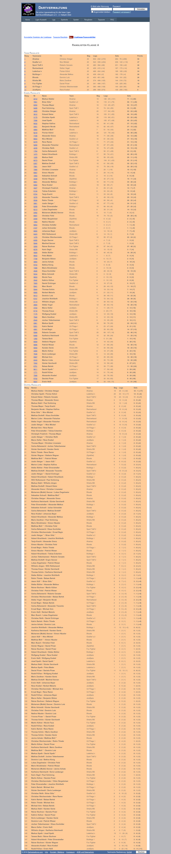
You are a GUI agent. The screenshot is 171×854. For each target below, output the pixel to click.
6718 (35, 311)
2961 (35, 323)
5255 (35, 206)
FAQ (112, 19)
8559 (35, 341)
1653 (35, 175)
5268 (35, 145)
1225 (35, 157)
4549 (35, 271)
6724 (35, 194)
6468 (35, 335)
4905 (35, 111)
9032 (35, 123)
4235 (35, 148)
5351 (35, 326)
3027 (35, 188)
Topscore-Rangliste (60, 37)
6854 (35, 225)
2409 (35, 218)
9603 (35, 277)
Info (46, 852)
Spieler (76, 19)
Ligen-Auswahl (40, 19)
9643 (35, 255)
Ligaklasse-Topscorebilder (85, 37)
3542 (35, 280)
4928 (35, 252)
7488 (35, 268)
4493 (35, 351)
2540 (35, 320)
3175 (35, 117)
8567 (35, 172)
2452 (35, 212)
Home (27, 19)
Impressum (70, 852)
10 (25, 86)
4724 (35, 307)
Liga (53, 19)
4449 (35, 178)
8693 (35, 231)
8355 (35, 240)
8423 (35, 234)
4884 (35, 261)
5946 (35, 243)
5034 (35, 274)
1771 (35, 372)
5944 (35, 289)
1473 (35, 154)
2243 (35, 360)
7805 (35, 283)
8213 (35, 209)
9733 (35, 264)
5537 (35, 381)
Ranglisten (88, 19)
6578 (35, 249)
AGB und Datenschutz (85, 852)
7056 (35, 120)
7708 (35, 258)
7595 (35, 375)
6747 (35, 298)
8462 (35, 185)
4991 (35, 329)
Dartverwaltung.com (35, 852)
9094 (35, 347)
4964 (35, 129)
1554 (35, 221)
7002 (35, 363)
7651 (35, 102)
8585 (35, 292)
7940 (35, 317)
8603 (35, 138)
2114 (35, 301)
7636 (35, 354)
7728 (35, 135)
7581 (35, 166)
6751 (35, 366)
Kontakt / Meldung (57, 852)
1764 (35, 151)
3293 (35, 246)
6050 (35, 105)
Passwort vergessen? (122, 12)
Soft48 (129, 852)
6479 (35, 142)
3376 (35, 197)
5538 (35, 200)
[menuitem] (27, 19)
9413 (35, 295)
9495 (35, 108)
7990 (35, 169)
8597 (35, 215)
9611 (35, 369)
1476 (35, 237)
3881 (35, 203)
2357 (35, 163)
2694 (35, 304)
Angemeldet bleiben (102, 12)
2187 (35, 228)
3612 (35, 114)
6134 (35, 191)
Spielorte (64, 19)
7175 (35, 314)
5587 (35, 357)
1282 (35, 338)
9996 (35, 344)
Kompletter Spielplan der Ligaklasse (37, 37)
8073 (35, 160)
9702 (35, 378)
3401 (35, 126)
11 (25, 89)
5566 (35, 332)
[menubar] (69, 19)
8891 (35, 181)
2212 (35, 99)
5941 (35, 286)
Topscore (101, 19)
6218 (35, 132)
